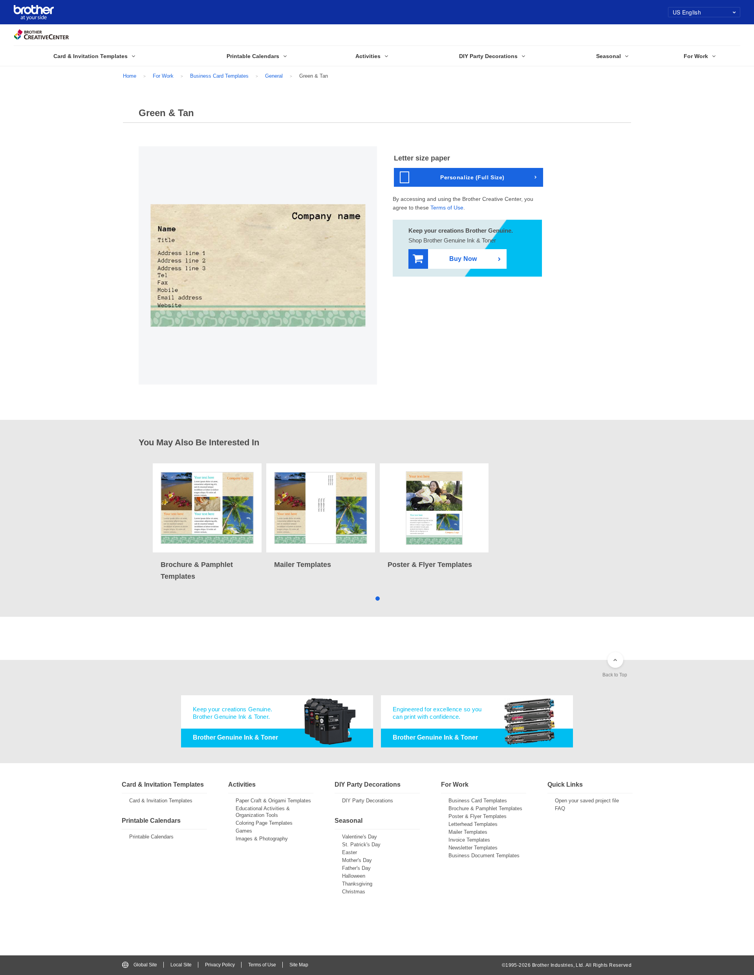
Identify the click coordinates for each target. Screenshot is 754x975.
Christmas (353, 892)
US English (687, 12)
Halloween (353, 876)
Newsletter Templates (473, 848)
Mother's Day (357, 860)
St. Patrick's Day (361, 844)
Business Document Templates (484, 855)
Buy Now (463, 258)
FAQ (560, 808)
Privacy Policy (220, 965)
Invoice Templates (469, 840)
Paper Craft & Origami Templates (273, 801)
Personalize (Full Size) (472, 177)
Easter (349, 852)
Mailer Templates (467, 832)
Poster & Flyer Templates (477, 816)
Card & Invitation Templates (160, 801)
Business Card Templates (219, 76)
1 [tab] (377, 598)
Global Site (145, 965)
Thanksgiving (357, 884)
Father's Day (356, 868)
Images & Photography (262, 839)
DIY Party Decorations (367, 801)
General (274, 76)
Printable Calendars (151, 837)
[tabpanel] (207, 522)
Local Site (181, 965)
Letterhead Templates (473, 824)
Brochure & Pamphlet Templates (485, 808)
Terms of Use (446, 207)
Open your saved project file (587, 801)
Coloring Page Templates (264, 823)
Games (244, 831)
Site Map (298, 965)
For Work (163, 76)
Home (129, 76)
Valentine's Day (359, 837)
